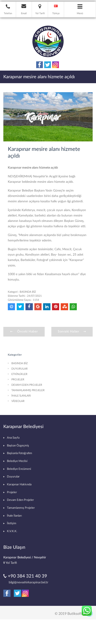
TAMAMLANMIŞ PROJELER (28, 390)
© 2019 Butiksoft (68, 614)
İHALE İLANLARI (21, 395)
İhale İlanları (14, 515)
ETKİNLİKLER (19, 374)
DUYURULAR (19, 368)
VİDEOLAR (18, 401)
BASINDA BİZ (28, 291)
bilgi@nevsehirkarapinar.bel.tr (28, 582)
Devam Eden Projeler (20, 500)
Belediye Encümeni (19, 469)
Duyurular (13, 476)
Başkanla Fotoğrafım (19, 453)
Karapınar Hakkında (19, 484)
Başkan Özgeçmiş (18, 445)
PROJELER (17, 379)
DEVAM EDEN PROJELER (26, 385)
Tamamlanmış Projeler (21, 507)
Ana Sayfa (13, 437)
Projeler (12, 492)
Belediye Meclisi (17, 461)
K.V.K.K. (12, 531)
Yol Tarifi (11, 562)
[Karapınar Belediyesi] (48, 41)
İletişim (11, 523)
